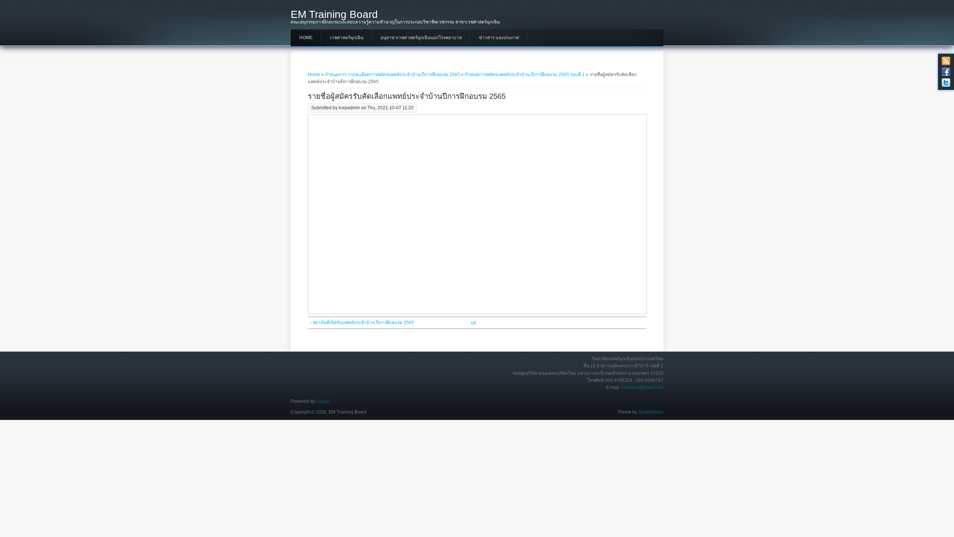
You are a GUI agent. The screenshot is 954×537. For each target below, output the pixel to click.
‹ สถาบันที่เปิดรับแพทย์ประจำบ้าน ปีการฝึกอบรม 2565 (362, 322)
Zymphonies (650, 412)
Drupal (323, 401)
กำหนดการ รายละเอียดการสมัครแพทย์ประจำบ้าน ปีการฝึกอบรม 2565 (392, 74)
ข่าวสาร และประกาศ (499, 37)
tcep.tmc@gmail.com (642, 387)
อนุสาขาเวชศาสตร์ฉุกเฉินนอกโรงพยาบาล (421, 37)
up (473, 322)
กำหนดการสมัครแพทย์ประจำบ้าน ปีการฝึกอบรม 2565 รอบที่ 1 (525, 74)
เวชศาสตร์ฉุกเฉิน (346, 37)
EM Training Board (334, 14)
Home (306, 37)
